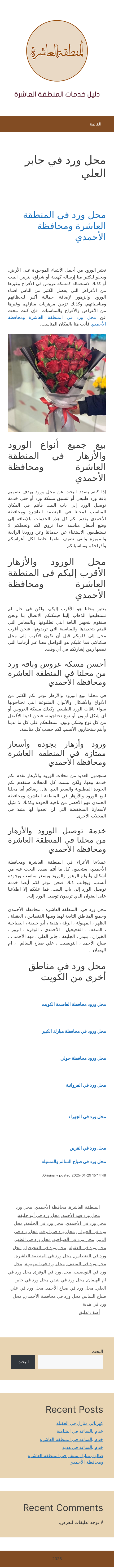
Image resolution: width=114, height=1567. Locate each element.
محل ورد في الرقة (57, 1231)
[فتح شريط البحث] (8, 125)
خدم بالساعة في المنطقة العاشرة (71, 1439)
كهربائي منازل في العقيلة (79, 1423)
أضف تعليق (89, 1312)
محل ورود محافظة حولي (83, 1058)
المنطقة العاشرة (84, 1207)
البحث (97, 1351)
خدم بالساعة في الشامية (80, 1431)
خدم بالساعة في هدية (82, 1447)
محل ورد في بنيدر (68, 1279)
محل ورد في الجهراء (87, 1116)
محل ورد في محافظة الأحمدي (52, 1296)
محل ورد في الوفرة (52, 1272)
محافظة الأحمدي (50, 1207)
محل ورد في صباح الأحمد (69, 1288)
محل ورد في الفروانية (86, 1085)
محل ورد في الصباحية (73, 1239)
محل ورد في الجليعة (44, 1223)
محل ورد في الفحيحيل (45, 1247)
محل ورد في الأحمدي (86, 1223)
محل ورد (24, 1207)
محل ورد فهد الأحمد (81, 1215)
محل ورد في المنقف (86, 1263)
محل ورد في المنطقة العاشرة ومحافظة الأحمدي (64, 225)
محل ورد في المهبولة (45, 1263)
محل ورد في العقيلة (87, 1247)
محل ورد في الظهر (33, 1239)
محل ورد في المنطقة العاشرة (44, 1255)
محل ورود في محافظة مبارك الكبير (74, 1031)
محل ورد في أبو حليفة (39, 1215)
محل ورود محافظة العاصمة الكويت (74, 1004)
